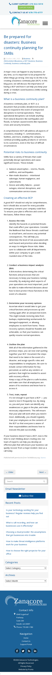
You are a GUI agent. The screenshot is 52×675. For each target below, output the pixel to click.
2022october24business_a (14, 61)
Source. (43, 457)
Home (26, 638)
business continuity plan (21, 63)
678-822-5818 (36, 4)
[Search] (44, 481)
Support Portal (26, 7)
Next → (42, 472)
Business (27, 58)
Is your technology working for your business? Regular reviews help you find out (24, 513)
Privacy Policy (26, 666)
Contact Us (26, 641)
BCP (26, 61)
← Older (9, 472)
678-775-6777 (36, 12)
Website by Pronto (26, 669)
